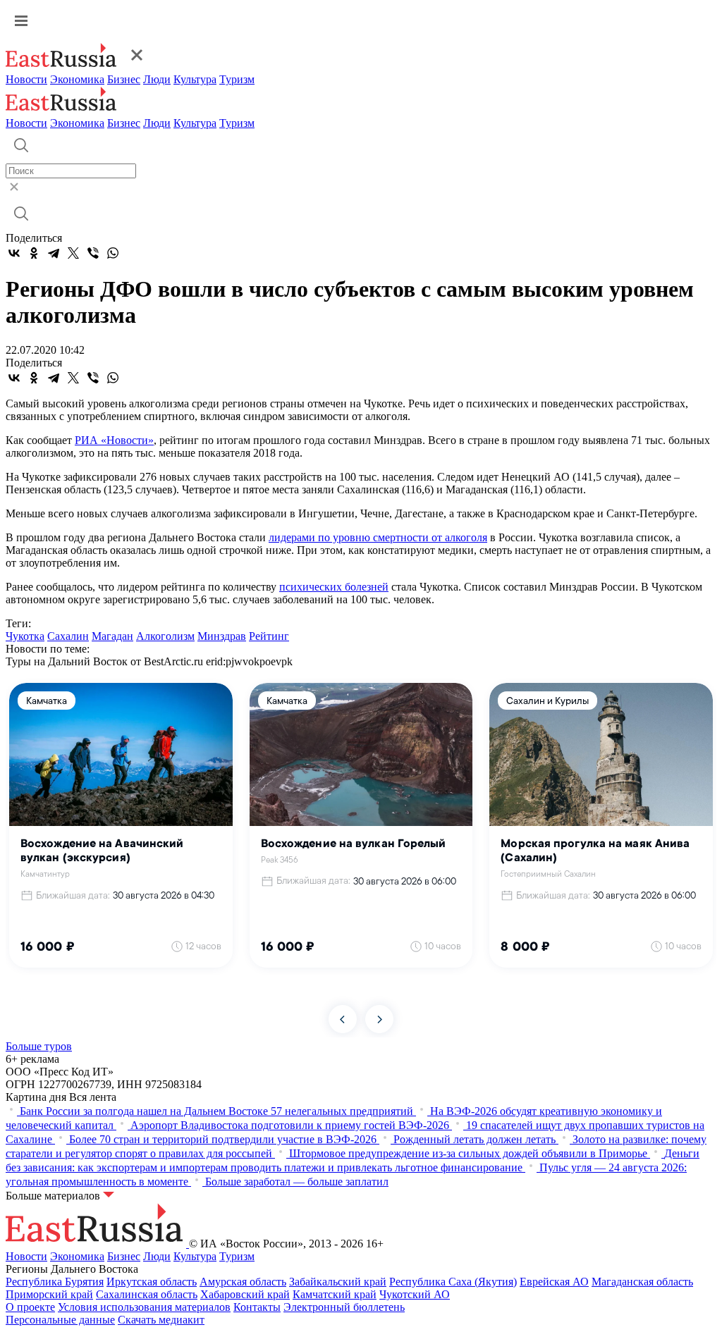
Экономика (77, 79)
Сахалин (68, 636)
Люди (157, 79)
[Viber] (93, 253)
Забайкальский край (337, 1282)
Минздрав (221, 636)
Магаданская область (642, 1282)
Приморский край (49, 1294)
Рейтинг (269, 636)
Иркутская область (151, 1282)
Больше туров (39, 1046)
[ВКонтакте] (14, 253)
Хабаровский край (245, 1294)
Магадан (112, 636)
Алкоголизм (165, 636)
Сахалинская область (146, 1294)
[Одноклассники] (33, 253)
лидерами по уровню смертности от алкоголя (378, 537)
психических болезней (333, 587)
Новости (26, 79)
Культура (194, 79)
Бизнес (123, 79)
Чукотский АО (414, 1294)
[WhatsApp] (112, 253)
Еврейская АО (554, 1282)
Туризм (237, 79)
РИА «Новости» (114, 440)
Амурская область (243, 1282)
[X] (73, 253)
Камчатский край (335, 1294)
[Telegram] (53, 253)
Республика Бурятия (55, 1282)
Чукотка (25, 636)
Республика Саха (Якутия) (453, 1282)
